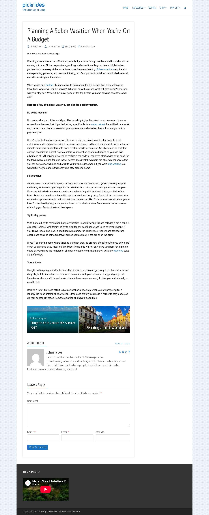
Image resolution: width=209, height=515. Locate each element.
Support (174, 8)
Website (100, 432)
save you (118, 250)
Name (31, 432)
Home (125, 8)
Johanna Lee (53, 46)
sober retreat (98, 124)
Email (65, 432)
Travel (73, 46)
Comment (32, 401)
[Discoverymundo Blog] (34, 4)
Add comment (88, 46)
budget (49, 85)
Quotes (152, 8)
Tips (67, 46)
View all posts (122, 343)
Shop (162, 8)
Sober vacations (105, 69)
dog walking (114, 164)
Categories (137, 8)
